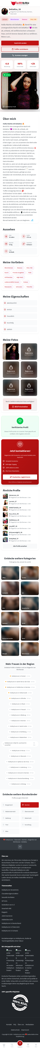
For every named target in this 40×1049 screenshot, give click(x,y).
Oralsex (25, 282)
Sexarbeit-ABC (6, 908)
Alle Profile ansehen (20, 546)
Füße (29, 272)
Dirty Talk (29, 268)
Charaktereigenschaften (10, 893)
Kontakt (9, 1024)
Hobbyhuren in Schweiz (10, 931)
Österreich (13, 14)
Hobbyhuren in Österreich (11, 927)
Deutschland (6, 863)
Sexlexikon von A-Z (8, 905)
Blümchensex (9, 268)
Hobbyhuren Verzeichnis (10, 890)
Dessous (19, 268)
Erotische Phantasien (9, 976)
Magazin (4, 912)
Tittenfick (29, 287)
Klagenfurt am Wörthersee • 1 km (21, 497)
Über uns (21, 1024)
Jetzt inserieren (7, 916)
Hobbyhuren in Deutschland (11, 923)
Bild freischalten (21, 406)
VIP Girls (4, 901)
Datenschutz (15, 1030)
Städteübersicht (7, 919)
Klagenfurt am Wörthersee (18, 12)
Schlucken (19, 287)
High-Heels (20, 277)
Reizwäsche (8, 287)
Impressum (25, 1030)
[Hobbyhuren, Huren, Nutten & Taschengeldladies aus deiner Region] (20, 3)
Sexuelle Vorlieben (8, 897)
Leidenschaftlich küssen (12, 282)
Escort (6, 272)
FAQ (14, 1024)
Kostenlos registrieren (21, 477)
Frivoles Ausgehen (18, 272)
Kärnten (29, 12)
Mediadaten (30, 1024)
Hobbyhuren (9, 840)
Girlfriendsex (8, 277)
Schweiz (27, 863)
